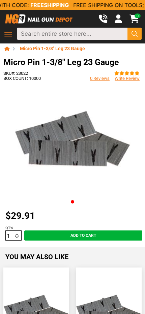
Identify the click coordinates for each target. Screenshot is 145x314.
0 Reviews (100, 78)
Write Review (127, 78)
